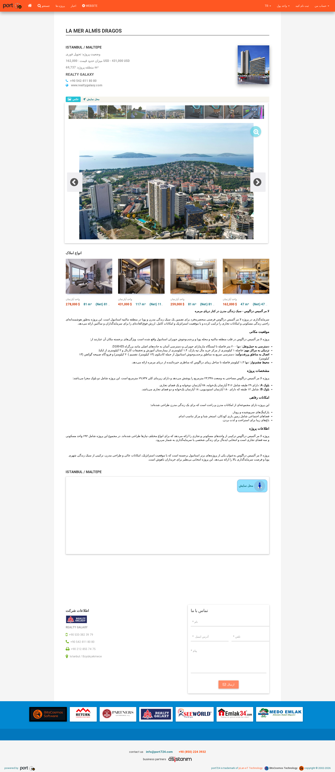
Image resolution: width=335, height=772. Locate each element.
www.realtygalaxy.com (86, 85)
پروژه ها (60, 6)
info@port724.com (159, 752)
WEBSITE (91, 6)
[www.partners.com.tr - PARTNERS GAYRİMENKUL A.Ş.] (118, 714)
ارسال (230, 684)
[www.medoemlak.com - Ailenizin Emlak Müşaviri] (279, 714)
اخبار (73, 6)
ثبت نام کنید (302, 6)
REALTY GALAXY (80, 74)
